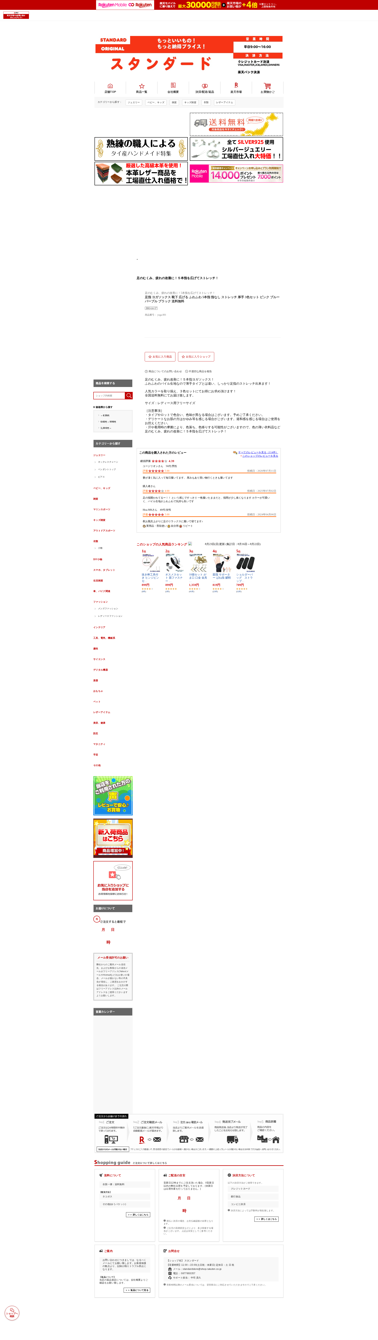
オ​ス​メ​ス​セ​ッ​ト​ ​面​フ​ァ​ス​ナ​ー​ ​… (174, 578)
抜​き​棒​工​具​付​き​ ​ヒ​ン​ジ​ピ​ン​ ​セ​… (151, 578)
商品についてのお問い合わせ (165, 371)
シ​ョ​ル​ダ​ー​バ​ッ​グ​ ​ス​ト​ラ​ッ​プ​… (244, 578)
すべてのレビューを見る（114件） (258, 452)
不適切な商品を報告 (200, 371)
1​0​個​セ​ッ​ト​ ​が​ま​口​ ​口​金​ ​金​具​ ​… (198, 578)
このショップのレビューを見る (260, 455)
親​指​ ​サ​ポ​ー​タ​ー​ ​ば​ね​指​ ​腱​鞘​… (222, 578)
